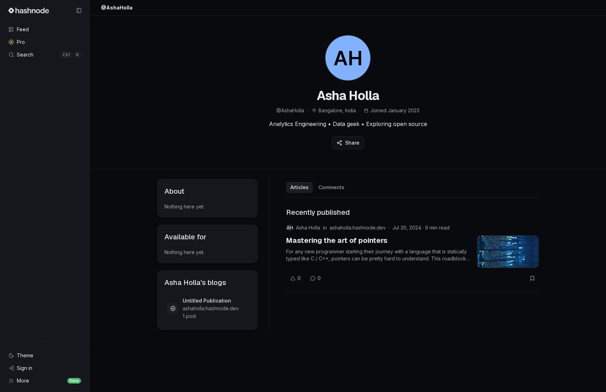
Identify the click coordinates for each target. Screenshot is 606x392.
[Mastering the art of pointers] (508, 251)
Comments (331, 187)
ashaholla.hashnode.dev (358, 228)
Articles (299, 187)
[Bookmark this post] (532, 278)
